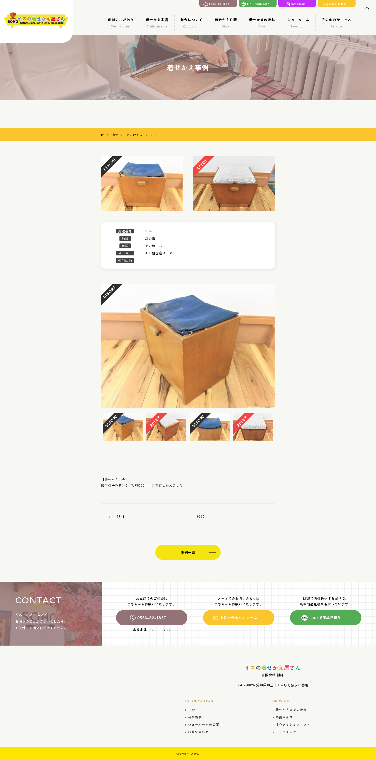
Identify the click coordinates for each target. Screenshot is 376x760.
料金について (191, 22)
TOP (191, 709)
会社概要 (195, 717)
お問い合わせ (198, 731)
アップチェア (285, 731)
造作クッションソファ (292, 724)
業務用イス (284, 717)
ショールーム (298, 22)
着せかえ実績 (157, 22)
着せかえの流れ (262, 22)
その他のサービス (336, 22)
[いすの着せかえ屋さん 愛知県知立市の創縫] (36, 21)
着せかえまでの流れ (291, 709)
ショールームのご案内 (205, 724)
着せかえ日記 (226, 22)
